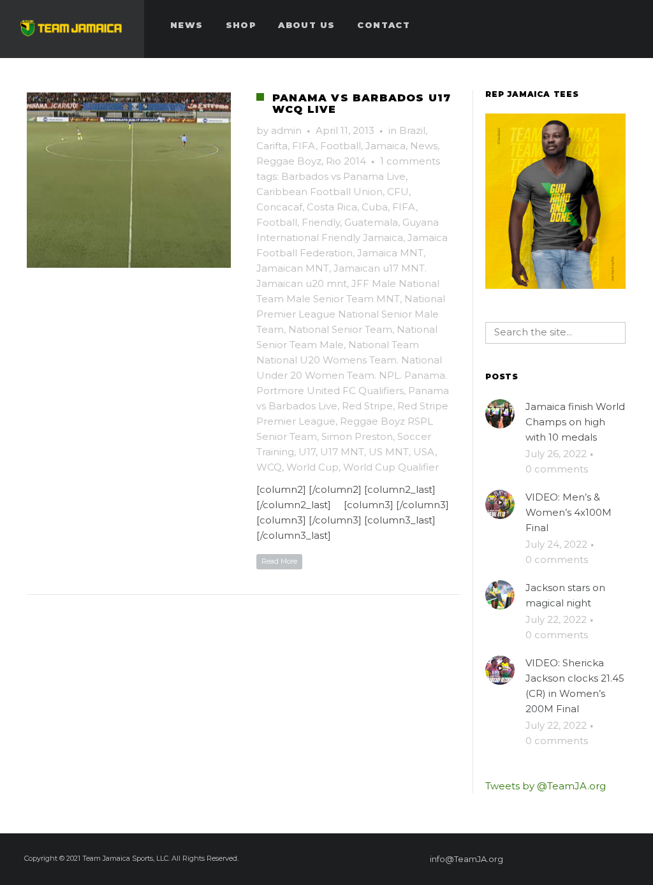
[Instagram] (602, 858)
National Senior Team (340, 329)
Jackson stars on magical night (565, 595)
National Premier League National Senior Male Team (350, 314)
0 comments (556, 469)
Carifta (272, 146)
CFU (398, 192)
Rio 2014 (346, 161)
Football (340, 146)
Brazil (412, 130)
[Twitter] (579, 858)
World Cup (312, 467)
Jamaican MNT (292, 268)
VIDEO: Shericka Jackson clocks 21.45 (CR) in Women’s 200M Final (574, 686)
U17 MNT (342, 452)
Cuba (375, 207)
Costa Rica (332, 207)
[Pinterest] (556, 858)
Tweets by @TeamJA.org (545, 786)
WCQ (269, 467)
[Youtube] (625, 858)
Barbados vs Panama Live (343, 176)
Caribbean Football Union (319, 192)
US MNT (389, 452)
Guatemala (371, 222)
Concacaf (279, 207)
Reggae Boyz (288, 161)
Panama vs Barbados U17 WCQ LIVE (361, 103)
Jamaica (385, 146)
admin (286, 130)
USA (424, 452)
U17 (307, 452)
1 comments (410, 161)
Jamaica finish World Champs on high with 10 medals (575, 421)
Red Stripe (367, 406)
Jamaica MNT (390, 253)
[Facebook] (533, 858)
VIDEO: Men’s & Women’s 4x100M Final (568, 512)
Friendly (321, 222)
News (423, 146)
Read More (279, 561)
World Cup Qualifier (391, 467)
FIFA (304, 146)
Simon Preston (357, 436)
